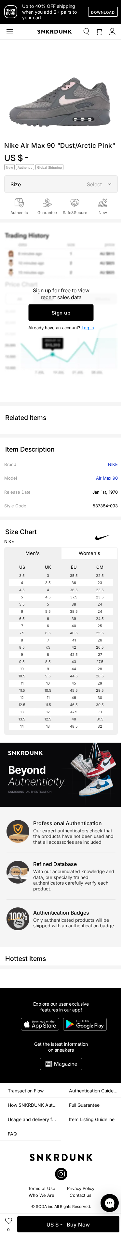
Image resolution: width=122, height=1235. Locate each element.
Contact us (80, 1195)
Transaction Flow (26, 1090)
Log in (88, 327)
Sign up (61, 313)
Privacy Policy (80, 1188)
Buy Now (68, 1224)
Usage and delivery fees (34, 1119)
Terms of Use (41, 1188)
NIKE (113, 464)
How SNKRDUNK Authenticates (34, 1105)
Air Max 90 (107, 478)
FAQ (12, 1133)
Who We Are (41, 1195)
